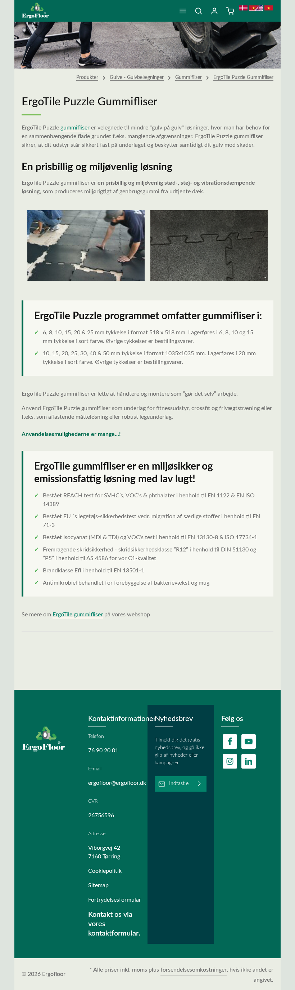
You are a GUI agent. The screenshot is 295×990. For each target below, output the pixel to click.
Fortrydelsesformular (114, 900)
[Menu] (183, 11)
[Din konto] (214, 11)
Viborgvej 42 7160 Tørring (104, 852)
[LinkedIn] (248, 761)
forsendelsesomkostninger (193, 970)
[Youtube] (248, 741)
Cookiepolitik (105, 871)
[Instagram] (230, 761)
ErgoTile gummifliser (78, 614)
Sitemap (98, 885)
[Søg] (198, 11)
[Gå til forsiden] (38, 10)
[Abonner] (199, 784)
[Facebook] (230, 741)
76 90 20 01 (103, 750)
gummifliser (75, 128)
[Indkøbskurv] (230, 11)
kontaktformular (113, 933)
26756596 (101, 815)
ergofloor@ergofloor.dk (114, 783)
